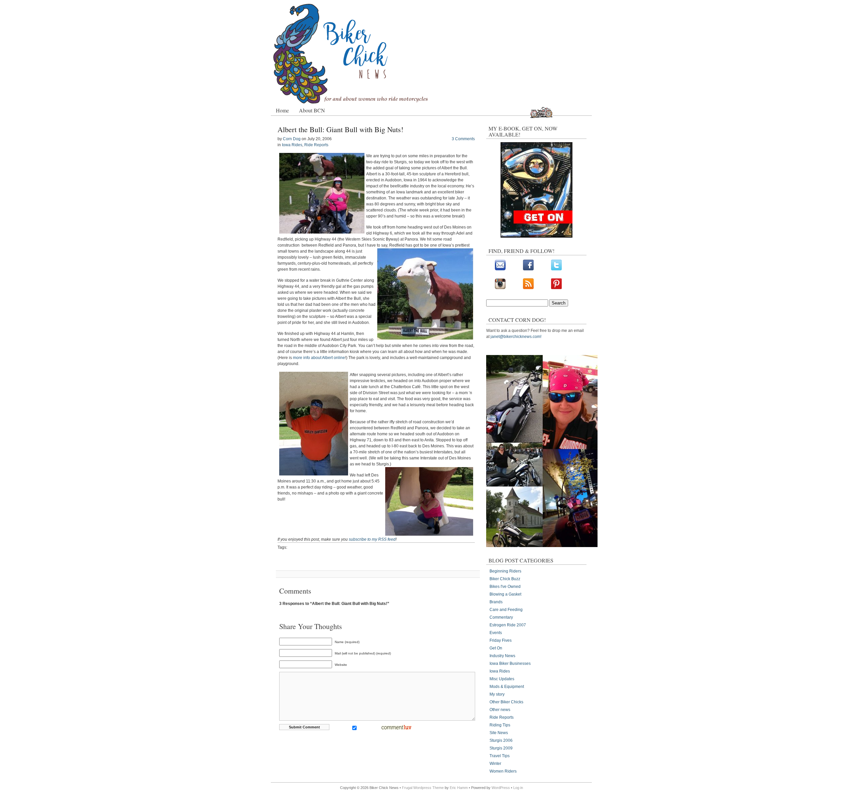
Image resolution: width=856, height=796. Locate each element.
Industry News (502, 655)
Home (282, 110)
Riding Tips (500, 725)
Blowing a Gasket (505, 594)
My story (497, 694)
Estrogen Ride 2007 (508, 625)
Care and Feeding (506, 609)
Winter (495, 763)
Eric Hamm (459, 788)
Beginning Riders (505, 571)
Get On (496, 648)
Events (496, 632)
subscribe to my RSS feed (372, 539)
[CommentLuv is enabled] (396, 728)
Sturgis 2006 (501, 740)
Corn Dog (292, 139)
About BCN (312, 110)
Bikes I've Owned (505, 586)
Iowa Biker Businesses (510, 663)
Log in (518, 788)
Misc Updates (502, 679)
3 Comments (463, 139)
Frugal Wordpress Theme (423, 788)
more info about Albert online (319, 357)
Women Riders (503, 771)
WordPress (501, 788)
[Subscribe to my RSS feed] (528, 287)
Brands (496, 602)
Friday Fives (501, 640)
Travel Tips (500, 756)
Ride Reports (316, 145)
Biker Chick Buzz (505, 579)
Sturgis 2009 (501, 748)
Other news (500, 709)
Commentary (501, 617)
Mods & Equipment (507, 686)
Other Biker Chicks (506, 702)
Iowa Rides (292, 145)
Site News (499, 732)
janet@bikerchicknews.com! (516, 336)
